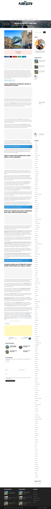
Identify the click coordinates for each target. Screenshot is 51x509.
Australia (36, 167)
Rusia (36, 425)
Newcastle (7, 323)
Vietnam (36, 470)
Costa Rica (36, 229)
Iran (35, 297)
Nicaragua (36, 377)
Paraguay (36, 400)
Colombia (36, 221)
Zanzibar (36, 474)
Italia (36, 311)
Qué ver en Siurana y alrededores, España (13, 346)
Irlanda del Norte (37, 301)
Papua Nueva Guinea (38, 398)
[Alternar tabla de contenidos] (13, 80)
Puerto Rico (37, 410)
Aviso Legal (35, 496)
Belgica (36, 184)
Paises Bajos (37, 390)
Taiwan (36, 452)
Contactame (35, 494)
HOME (13, 19)
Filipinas (36, 262)
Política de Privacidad (36, 498)
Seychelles (36, 433)
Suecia (36, 445)
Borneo (36, 192)
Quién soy (34, 492)
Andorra (36, 151)
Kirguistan (36, 324)
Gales (36, 268)
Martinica (36, 355)
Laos (36, 330)
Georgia (36, 272)
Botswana (36, 196)
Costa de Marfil (37, 227)
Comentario (7, 361)
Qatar (36, 412)
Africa (36, 142)
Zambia (36, 472)
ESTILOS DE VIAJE (31, 19)
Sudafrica (36, 441)
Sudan (36, 443)
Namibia (36, 373)
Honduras (36, 287)
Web (6, 373)
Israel (36, 309)
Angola (36, 153)
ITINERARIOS (25, 19)
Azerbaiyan (37, 171)
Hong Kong (36, 289)
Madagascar (37, 344)
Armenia (36, 161)
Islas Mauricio (37, 307)
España (36, 252)
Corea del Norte (37, 223)
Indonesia (36, 295)
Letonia (36, 332)
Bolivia (36, 190)
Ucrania (36, 460)
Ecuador (36, 237)
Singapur (36, 435)
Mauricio (36, 357)
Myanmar (36, 371)
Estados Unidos (37, 254)
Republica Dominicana (38, 419)
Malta (36, 351)
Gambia (36, 270)
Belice (36, 186)
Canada (36, 210)
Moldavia (36, 363)
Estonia (36, 256)
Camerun (36, 208)
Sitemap (34, 502)
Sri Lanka (36, 439)
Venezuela (36, 468)
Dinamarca (37, 235)
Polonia (36, 406)
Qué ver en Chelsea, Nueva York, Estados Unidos (42, 103)
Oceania (36, 386)
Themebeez (45, 507)
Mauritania (36, 359)
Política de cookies (36, 500)
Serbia (36, 431)
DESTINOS (21, 19)
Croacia (36, 231)
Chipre (36, 217)
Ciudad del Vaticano (38, 219)
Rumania (36, 423)
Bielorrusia (36, 188)
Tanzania (36, 454)
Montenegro (37, 369)
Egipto (36, 239)
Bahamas (36, 175)
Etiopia (36, 258)
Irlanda (36, 299)
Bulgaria (36, 200)
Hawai (36, 285)
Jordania (36, 318)
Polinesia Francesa (38, 404)
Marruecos (36, 353)
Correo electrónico (22, 369)
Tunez (36, 456)
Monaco (36, 365)
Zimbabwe (36, 476)
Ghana (36, 274)
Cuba (36, 233)
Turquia (36, 458)
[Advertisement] (25, 12)
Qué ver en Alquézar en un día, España (13, 351)
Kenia (36, 322)
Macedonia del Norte (38, 342)
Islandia (36, 303)
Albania (36, 144)
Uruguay (36, 464)
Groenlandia (37, 278)
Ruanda (36, 421)
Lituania (36, 338)
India (36, 293)
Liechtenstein (37, 336)
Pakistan (36, 392)
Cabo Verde (37, 204)
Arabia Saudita (37, 155)
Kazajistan (36, 320)
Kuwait (36, 328)
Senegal (36, 429)
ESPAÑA (17, 19)
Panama (36, 396)
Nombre (6, 369)
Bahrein (36, 177)
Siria (35, 437)
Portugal (36, 408)
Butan (36, 202)
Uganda (36, 462)
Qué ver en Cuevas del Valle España (26, 351)
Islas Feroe (36, 305)
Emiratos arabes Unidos (38, 243)
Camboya (36, 206)
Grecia (36, 276)
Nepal (36, 375)
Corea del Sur (37, 225)
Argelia (36, 157)
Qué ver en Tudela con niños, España (26, 346)
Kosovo (36, 326)
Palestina (36, 394)
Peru (36, 402)
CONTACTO (36, 19)
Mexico (36, 361)
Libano (36, 334)
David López (19, 52)
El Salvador (37, 241)
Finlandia (36, 264)
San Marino (37, 427)
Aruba (36, 163)
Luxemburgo (37, 340)
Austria (36, 169)
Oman (36, 388)
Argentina (36, 159)
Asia (35, 165)
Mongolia (36, 367)
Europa (16, 51)
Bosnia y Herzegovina (38, 194)
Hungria (36, 291)
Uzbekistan (37, 466)
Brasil (36, 198)
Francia (36, 266)
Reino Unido (19, 51)
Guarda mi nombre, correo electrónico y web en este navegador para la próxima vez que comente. (18, 378)
